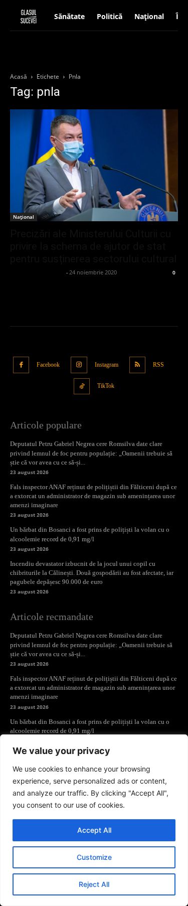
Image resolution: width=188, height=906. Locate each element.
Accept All (94, 830)
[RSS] (137, 365)
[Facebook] (21, 365)
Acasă (18, 76)
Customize (94, 857)
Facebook (48, 364)
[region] (94, 820)
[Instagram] (79, 365)
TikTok (105, 385)
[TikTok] (82, 386)
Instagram (106, 364)
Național (23, 216)
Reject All (94, 884)
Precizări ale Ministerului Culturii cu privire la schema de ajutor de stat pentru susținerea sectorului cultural (93, 246)
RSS (158, 364)
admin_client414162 (37, 272)
